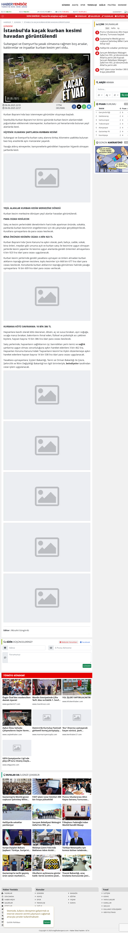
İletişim (121, 16)
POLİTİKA (112, 5)
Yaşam (72, 899)
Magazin (73, 893)
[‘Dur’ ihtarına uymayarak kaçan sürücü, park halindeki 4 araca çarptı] (76, 717)
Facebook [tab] (86, 642)
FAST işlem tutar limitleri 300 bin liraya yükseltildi (46, 798)
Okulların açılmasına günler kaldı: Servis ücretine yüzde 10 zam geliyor (46, 874)
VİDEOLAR (81, 16)
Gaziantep (117, 12)
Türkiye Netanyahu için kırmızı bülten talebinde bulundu (74, 849)
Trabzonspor (104, 124)
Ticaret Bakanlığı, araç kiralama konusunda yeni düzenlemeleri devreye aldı (75, 874)
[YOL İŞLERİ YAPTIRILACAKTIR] (76, 687)
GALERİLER (95, 16)
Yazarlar (108, 16)
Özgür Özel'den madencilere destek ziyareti (16, 698)
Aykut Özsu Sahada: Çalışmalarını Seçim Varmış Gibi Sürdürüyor (16, 729)
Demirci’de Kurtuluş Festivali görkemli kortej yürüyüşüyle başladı (46, 729)
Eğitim (73, 896)
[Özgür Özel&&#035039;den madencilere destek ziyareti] (16, 687)
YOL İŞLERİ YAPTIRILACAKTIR (76, 697)
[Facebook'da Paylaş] (74, 106)
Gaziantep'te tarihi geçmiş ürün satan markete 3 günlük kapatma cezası (15, 874)
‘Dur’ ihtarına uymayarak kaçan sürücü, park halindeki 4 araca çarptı (75, 729)
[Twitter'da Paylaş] (79, 106)
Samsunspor (104, 120)
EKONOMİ (122, 5)
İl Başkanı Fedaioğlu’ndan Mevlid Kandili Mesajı (75, 823)
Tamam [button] (47, 922)
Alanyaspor (103, 127)
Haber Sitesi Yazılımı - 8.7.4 (79, 930)
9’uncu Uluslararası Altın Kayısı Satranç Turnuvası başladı (74, 798)
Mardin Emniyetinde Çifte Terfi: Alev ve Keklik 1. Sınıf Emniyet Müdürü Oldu (45, 698)
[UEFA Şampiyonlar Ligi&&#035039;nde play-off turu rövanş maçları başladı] (16, 748)
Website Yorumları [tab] (69, 642)
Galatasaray (104, 116)
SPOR (82, 5)
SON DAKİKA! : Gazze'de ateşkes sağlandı (47, 16)
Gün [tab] (107, 28)
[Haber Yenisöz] (15, 5)
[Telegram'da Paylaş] (89, 106)
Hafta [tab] (113, 28)
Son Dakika (9, 896)
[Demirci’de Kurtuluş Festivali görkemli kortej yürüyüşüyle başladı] (46, 717)
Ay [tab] (118, 28)
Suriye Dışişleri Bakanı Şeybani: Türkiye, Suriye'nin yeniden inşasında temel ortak (16, 849)
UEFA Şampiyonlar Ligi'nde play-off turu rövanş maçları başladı (16, 759)
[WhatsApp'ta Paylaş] (84, 106)
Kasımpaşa (103, 135)
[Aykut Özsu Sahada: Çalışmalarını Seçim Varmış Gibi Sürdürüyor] (16, 717)
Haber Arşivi (9, 899)
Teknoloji (92, 5)
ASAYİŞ (75, 5)
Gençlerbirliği (104, 112)
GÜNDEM (66, 5)
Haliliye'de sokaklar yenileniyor (12, 823)
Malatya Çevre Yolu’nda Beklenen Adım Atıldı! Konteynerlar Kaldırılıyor (44, 849)
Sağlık (102, 5)
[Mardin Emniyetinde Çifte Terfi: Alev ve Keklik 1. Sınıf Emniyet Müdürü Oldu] (46, 687)
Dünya (73, 903)
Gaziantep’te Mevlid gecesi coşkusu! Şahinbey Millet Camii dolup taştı (15, 798)
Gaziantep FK (104, 131)
